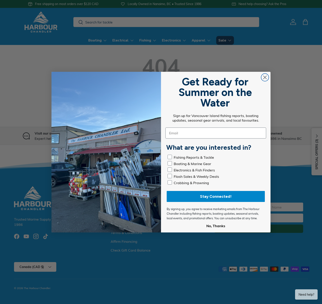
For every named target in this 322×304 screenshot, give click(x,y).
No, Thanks (215, 226)
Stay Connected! (216, 196)
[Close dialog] (265, 77)
